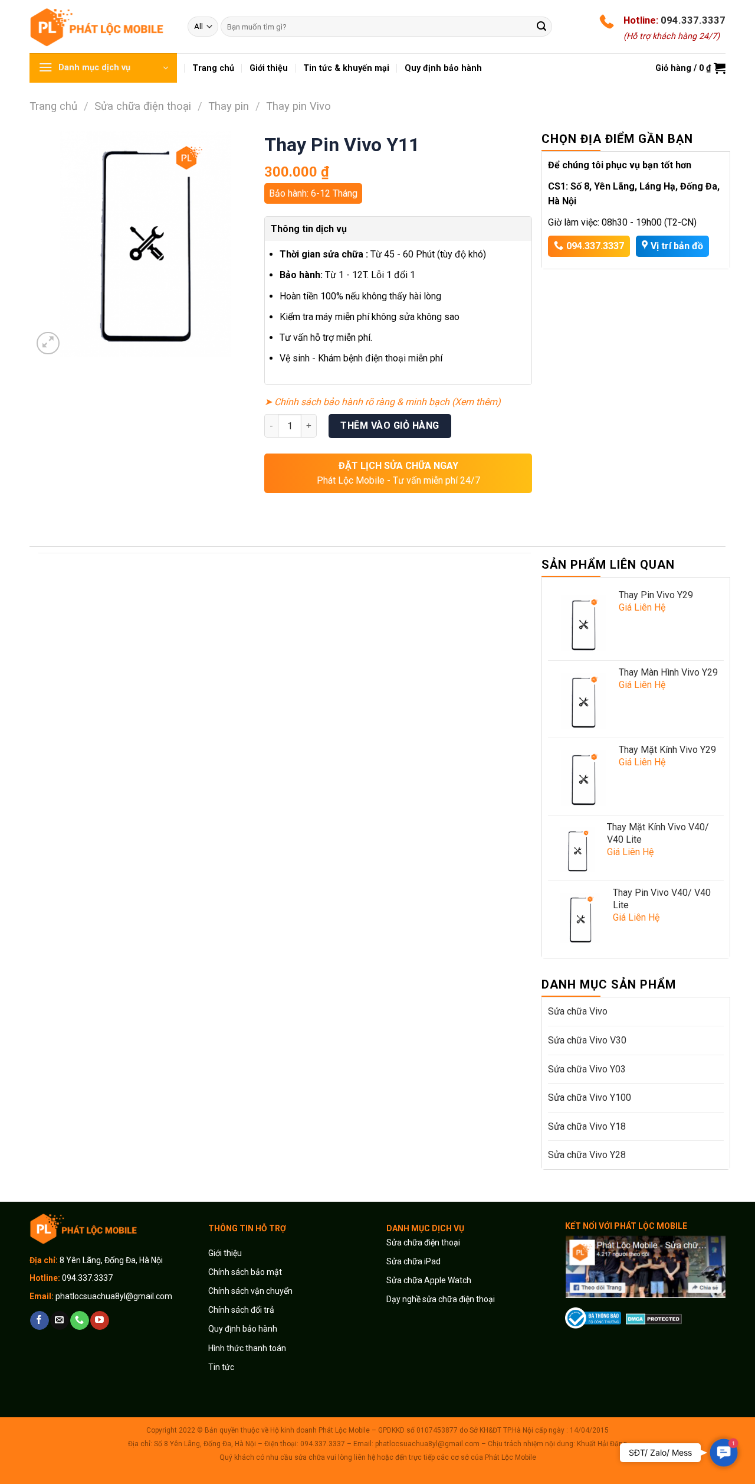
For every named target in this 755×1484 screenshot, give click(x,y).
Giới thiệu (226, 1253)
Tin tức (221, 1367)
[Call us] (79, 1320)
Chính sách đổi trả (241, 1310)
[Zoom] (48, 343)
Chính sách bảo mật (245, 1272)
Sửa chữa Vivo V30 (587, 1040)
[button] (723, 1452)
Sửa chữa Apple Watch (428, 1280)
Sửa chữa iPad (413, 1261)
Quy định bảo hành (242, 1328)
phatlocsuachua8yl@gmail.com (113, 1296)
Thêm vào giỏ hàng (389, 425)
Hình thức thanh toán (247, 1348)
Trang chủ (53, 106)
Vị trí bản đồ (677, 246)
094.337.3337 (693, 20)
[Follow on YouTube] (99, 1320)
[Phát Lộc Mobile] (99, 26)
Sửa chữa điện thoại (142, 106)
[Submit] (541, 27)
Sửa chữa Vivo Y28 (587, 1154)
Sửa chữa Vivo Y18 (587, 1126)
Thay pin (228, 106)
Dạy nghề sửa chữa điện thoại (440, 1299)
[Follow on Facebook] (39, 1320)
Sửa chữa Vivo (578, 1011)
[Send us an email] (59, 1320)
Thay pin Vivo (298, 106)
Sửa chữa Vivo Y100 (589, 1097)
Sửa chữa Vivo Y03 (587, 1069)
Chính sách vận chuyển (250, 1291)
